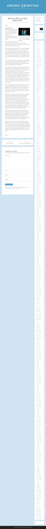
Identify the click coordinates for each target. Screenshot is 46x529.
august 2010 (38, 406)
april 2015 (37, 303)
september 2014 (38, 317)
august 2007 (38, 461)
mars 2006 (38, 485)
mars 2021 (38, 171)
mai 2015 (37, 301)
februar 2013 (38, 347)
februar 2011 (38, 394)
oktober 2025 (38, 62)
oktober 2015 (38, 293)
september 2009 (38, 424)
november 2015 (38, 291)
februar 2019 (38, 218)
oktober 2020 (38, 181)
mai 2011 (37, 388)
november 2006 (38, 475)
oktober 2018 (38, 226)
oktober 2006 (38, 477)
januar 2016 (38, 287)
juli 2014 (37, 321)
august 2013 (38, 339)
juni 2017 (37, 258)
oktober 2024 (38, 86)
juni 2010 (37, 410)
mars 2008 (38, 449)
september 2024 (38, 88)
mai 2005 (37, 503)
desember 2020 (38, 177)
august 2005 (38, 499)
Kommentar (7, 155)
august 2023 (38, 113)
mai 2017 (37, 260)
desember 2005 (38, 491)
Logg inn (37, 522)
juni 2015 (37, 299)
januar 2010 (38, 418)
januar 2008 (38, 451)
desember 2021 (38, 153)
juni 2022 (37, 141)
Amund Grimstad (18, 22)
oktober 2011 (38, 378)
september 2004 (38, 517)
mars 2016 (38, 283)
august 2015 (38, 297)
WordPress (24, 527)
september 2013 (38, 337)
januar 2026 (38, 56)
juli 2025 (37, 68)
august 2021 (38, 161)
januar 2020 (38, 196)
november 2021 (38, 155)
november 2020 (38, 179)
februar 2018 (38, 242)
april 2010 (37, 412)
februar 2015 (38, 307)
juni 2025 (37, 70)
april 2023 (37, 121)
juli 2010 (37, 408)
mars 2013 (38, 345)
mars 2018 (38, 240)
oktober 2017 (38, 250)
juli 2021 (37, 163)
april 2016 (37, 281)
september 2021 (38, 159)
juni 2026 (37, 46)
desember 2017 (38, 246)
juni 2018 (37, 234)
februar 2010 (38, 416)
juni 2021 (37, 165)
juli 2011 (37, 384)
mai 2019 (37, 212)
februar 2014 (38, 327)
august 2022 (38, 137)
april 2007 (37, 467)
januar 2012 (38, 372)
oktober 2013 (38, 335)
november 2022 (38, 131)
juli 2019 (37, 208)
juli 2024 (37, 92)
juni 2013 (37, 341)
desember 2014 (38, 311)
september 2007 (38, 459)
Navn (6, 170)
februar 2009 (38, 432)
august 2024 (38, 90)
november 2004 (38, 513)
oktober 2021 (38, 157)
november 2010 (38, 400)
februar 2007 (38, 471)
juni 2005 (37, 501)
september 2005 (38, 497)
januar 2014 (38, 329)
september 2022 (38, 135)
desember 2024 (38, 82)
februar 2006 (38, 487)
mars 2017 (38, 264)
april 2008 (37, 447)
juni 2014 (37, 323)
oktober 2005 (38, 495)
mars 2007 (38, 469)
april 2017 (37, 262)
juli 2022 (37, 139)
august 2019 (38, 206)
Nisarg (30, 527)
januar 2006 (38, 489)
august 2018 (38, 230)
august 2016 (38, 277)
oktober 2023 (38, 109)
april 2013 (37, 343)
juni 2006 (37, 481)
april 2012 (37, 366)
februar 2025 (38, 78)
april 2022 (37, 145)
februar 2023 (38, 125)
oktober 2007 (38, 457)
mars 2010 (38, 414)
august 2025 (38, 66)
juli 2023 (37, 115)
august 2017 (38, 254)
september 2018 (38, 228)
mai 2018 (37, 236)
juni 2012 (37, 362)
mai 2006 (37, 483)
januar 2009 (38, 434)
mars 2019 (38, 216)
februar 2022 (38, 149)
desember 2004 (38, 511)
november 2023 (38, 107)
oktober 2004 (38, 515)
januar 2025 (38, 80)
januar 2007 (38, 473)
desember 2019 (38, 198)
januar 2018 (38, 244)
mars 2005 (38, 507)
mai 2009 (37, 428)
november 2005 (38, 493)
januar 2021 (38, 175)
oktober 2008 (38, 440)
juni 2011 (37, 386)
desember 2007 (38, 453)
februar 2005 (38, 509)
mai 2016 (37, 279)
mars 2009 (38, 430)
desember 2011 (38, 374)
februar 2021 (38, 173)
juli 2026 (37, 44)
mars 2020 (38, 192)
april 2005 (37, 505)
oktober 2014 (38, 315)
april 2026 (37, 50)
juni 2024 (37, 94)
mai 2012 (37, 364)
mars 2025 (38, 76)
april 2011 (37, 390)
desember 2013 (38, 331)
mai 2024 (37, 96)
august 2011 (38, 382)
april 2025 (37, 74)
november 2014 (38, 313)
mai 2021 (37, 167)
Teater (7, 135)
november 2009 (38, 420)
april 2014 (37, 325)
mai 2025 (37, 72)
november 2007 (38, 455)
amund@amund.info (39, 21)
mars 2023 (38, 123)
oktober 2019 (38, 202)
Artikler (37, 34)
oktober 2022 (38, 133)
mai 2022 (37, 143)
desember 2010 (38, 398)
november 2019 (38, 200)
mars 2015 (38, 305)
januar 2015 (38, 309)
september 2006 (38, 479)
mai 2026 (37, 48)
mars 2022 (38, 147)
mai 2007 (37, 465)
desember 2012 (38, 351)
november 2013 (38, 333)
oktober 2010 (38, 402)
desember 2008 (38, 436)
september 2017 (38, 252)
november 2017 (38, 248)
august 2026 (38, 42)
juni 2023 (37, 117)
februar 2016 (38, 285)
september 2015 (38, 295)
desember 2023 (38, 105)
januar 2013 (38, 349)
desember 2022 (38, 129)
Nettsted (6, 179)
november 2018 (38, 224)
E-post (6, 174)
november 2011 (38, 376)
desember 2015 (38, 289)
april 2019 (37, 214)
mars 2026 (38, 52)
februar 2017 (38, 266)
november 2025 (38, 60)
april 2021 (37, 169)
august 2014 (38, 319)
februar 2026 (38, 54)
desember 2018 (38, 222)
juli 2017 (37, 256)
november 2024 (38, 84)
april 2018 (37, 238)
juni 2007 (37, 463)
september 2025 (38, 64)
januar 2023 (38, 127)
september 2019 (38, 204)
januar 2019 (38, 220)
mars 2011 (38, 392)
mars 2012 (38, 368)
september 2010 (38, 404)
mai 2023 (37, 119)
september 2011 (38, 380)
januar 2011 (38, 396)
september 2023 (38, 111)
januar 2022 (38, 151)
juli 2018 (37, 232)
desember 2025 (38, 58)
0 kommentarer (25, 22)
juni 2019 (37, 210)
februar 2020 (38, 194)
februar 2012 (38, 370)
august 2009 (38, 426)
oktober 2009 (38, 422)
